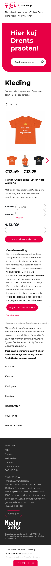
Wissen (19, 217)
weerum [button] (13, 104)
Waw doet (10, 445)
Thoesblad (10, 12)
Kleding (9, 396)
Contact (9, 462)
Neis (7, 449)
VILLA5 (33, 553)
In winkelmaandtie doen (24, 239)
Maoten (9, 214)
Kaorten (9, 376)
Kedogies (10, 386)
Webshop (26, 5)
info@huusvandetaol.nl (17, 481)
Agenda (9, 454)
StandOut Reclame (32, 557)
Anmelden (13, 513)
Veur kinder (11, 415)
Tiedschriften (12, 406)
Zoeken (42, 62)
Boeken (9, 366)
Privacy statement (13, 553)
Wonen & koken (14, 425)
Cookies (30, 550)
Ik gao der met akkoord (22, 307)
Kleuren (9, 206)
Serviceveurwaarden (27, 536)
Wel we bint (11, 458)
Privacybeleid (10, 536)
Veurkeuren (12, 315)
